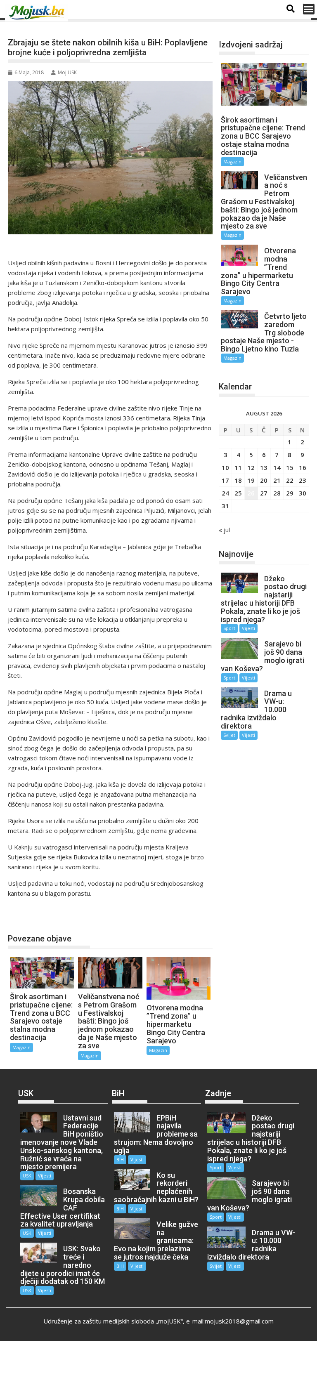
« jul (224, 530)
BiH (120, 1159)
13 (263, 467)
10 (225, 467)
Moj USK (67, 72)
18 (238, 480)
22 (289, 480)
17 (225, 480)
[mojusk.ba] (38, 12)
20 (263, 480)
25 (238, 493)
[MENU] (309, 9)
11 (238, 467)
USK (27, 1175)
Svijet (229, 735)
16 (302, 467)
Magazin (28, 910)
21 (277, 480)
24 (225, 493)
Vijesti (248, 628)
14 (277, 467)
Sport (229, 628)
